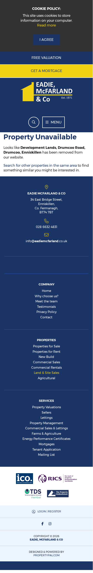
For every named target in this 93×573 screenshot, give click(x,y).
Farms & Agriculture (46, 434)
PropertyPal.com (46, 555)
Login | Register (49, 511)
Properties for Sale (46, 346)
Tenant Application (46, 449)
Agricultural (46, 378)
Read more (46, 25)
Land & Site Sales (46, 373)
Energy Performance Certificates (46, 439)
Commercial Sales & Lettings (46, 428)
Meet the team (46, 301)
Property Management (46, 423)
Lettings (46, 418)
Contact (46, 317)
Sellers (46, 412)
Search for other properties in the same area (40, 165)
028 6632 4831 (46, 226)
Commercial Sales (46, 362)
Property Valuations (46, 407)
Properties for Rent (46, 352)
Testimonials (46, 307)
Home (46, 291)
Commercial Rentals (46, 368)
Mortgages (46, 444)
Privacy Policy (46, 312)
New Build (46, 357)
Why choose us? (46, 296)
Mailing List (46, 455)
